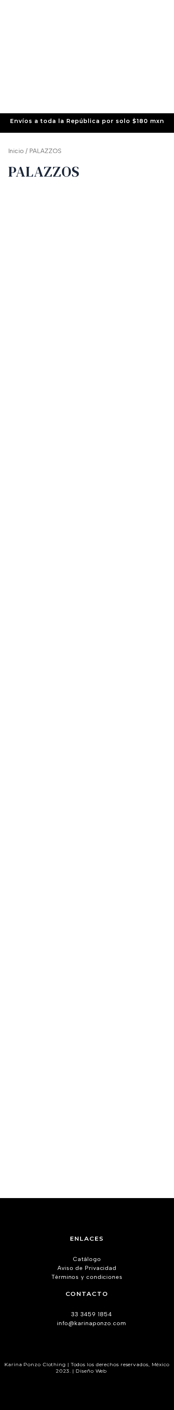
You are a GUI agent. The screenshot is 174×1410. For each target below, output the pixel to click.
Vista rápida (45, 328)
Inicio (16, 151)
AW (113, 1371)
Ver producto (45, 373)
